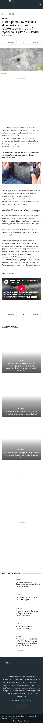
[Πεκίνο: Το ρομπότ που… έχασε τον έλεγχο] (8, 626)
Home (4, 14)
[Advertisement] (21, 101)
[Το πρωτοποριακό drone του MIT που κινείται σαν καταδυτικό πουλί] (8, 612)
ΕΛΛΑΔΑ (18, 579)
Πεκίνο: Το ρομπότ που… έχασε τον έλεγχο (26, 627)
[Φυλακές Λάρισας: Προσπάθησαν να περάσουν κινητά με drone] (8, 583)
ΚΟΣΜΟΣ (11, 14)
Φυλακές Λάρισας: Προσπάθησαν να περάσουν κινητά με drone (28, 584)
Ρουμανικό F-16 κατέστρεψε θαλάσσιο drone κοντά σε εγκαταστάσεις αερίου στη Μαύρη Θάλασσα (21, 367)
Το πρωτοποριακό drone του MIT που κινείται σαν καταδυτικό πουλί (27, 613)
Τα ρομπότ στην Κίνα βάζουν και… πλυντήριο (28, 598)
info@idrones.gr (25, 701)
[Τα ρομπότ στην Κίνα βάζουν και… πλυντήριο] (8, 597)
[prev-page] (3, 464)
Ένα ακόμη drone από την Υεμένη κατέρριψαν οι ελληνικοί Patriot (21, 412)
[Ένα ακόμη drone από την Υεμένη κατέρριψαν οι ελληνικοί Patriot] (21, 395)
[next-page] (7, 464)
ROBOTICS (19, 594)
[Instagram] (24, 706)
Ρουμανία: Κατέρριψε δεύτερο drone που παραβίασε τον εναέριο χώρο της (21, 455)
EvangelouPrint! (15, 718)
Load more (20, 651)
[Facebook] (18, 706)
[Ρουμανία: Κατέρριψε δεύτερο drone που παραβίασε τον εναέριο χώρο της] (21, 438)
